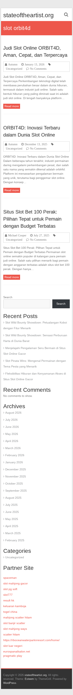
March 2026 (13, 448)
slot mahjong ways (15, 628)
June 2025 (12, 512)
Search (7, 297)
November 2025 (15, 476)
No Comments (38, 68)
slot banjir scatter (14, 623)
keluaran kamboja (14, 606)
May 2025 (11, 519)
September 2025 (16, 490)
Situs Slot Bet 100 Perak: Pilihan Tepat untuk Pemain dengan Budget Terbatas (32, 219)
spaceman (10, 577)
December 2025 (15, 469)
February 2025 (14, 540)
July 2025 (11, 504)
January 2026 (14, 462)
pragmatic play (12, 655)
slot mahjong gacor (15, 583)
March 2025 (13, 533)
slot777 (8, 594)
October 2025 (14, 483)
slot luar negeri (12, 645)
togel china (10, 611)
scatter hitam (11, 634)
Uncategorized (14, 68)
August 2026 (13, 412)
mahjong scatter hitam (17, 617)
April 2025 (11, 526)
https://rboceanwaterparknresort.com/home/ (31, 640)
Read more (11, 106)
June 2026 (12, 426)
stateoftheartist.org (28, 15)
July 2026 (11, 419)
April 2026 (11, 441)
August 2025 (13, 497)
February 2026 (14, 455)
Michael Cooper (17, 235)
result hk (8, 600)
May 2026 (11, 434)
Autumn (12, 64)
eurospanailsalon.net (16, 651)
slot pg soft (10, 589)
